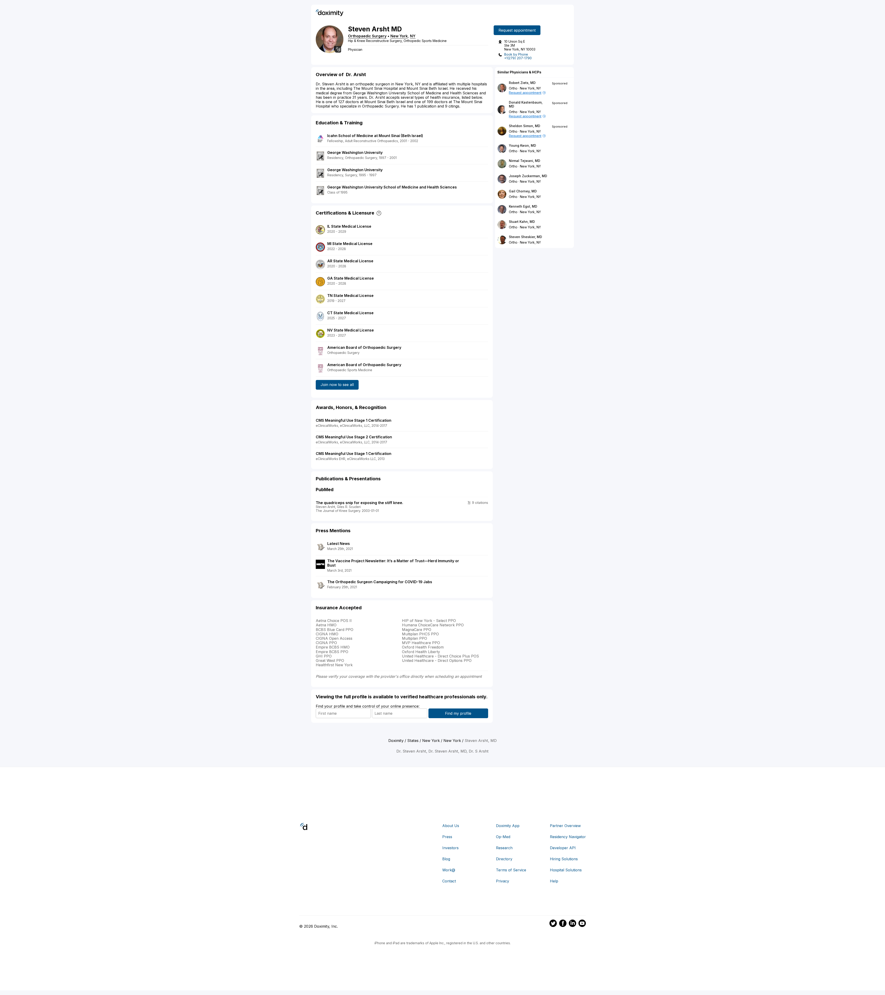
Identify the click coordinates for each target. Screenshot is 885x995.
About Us (450, 825)
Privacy (502, 881)
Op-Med (503, 836)
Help (554, 881)
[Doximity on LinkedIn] (572, 924)
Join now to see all (337, 384)
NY (413, 36)
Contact (449, 881)
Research (504, 848)
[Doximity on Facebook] (562, 924)
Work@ (448, 870)
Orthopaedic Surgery (367, 36)
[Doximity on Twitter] (553, 924)
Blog (446, 859)
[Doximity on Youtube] (582, 924)
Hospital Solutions (566, 870)
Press (447, 836)
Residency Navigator (568, 836)
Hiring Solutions (564, 859)
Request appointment (517, 30)
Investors (450, 848)
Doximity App (507, 825)
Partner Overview (565, 825)
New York (399, 36)
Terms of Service (511, 870)
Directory (504, 859)
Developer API (563, 848)
